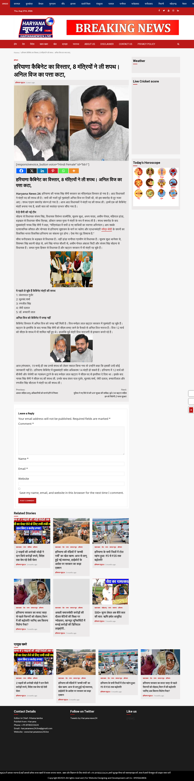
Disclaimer (107, 44)
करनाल (17, 3)
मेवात (184, 3)
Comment (26, 424)
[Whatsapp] (63, 170)
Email (23, 469)
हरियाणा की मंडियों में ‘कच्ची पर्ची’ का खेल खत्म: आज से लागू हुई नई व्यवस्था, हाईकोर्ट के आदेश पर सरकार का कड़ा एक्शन (71, 531)
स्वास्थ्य (76, 44)
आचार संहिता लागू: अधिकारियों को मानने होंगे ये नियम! (37, 391)
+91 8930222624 (30, 724)
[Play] (191, 410)
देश (23, 44)
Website (23, 479)
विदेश (32, 44)
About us (90, 44)
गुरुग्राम (52, 3)
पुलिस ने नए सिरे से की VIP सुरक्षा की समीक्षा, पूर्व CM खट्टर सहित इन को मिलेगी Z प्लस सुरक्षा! (100, 393)
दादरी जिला (85, 3)
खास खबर (44, 44)
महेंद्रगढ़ (173, 3)
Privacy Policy (146, 44)
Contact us (125, 44)
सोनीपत (30, 547)
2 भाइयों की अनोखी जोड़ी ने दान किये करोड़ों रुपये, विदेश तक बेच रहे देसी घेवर (32, 531)
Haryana (32, 721)
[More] (74, 170)
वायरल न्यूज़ (73, 547)
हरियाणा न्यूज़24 (20, 82)
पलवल (111, 3)
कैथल (40, 3)
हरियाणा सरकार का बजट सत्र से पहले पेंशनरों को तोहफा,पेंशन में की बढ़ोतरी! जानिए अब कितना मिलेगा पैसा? (32, 591)
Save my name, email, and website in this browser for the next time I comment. (71, 493)
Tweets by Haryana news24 (83, 718)
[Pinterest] (53, 170)
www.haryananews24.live (36, 731)
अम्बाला (5, 3)
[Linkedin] (42, 170)
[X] (32, 170)
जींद (63, 3)
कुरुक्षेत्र (29, 3)
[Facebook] (21, 170)
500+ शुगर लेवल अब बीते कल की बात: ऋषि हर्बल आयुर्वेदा (110, 591)
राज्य (24, 547)
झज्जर (73, 3)
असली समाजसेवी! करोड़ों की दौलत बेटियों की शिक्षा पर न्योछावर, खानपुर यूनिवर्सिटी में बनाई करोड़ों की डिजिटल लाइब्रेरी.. (71, 591)
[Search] (178, 44)
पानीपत (123, 3)
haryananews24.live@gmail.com (36, 728)
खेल (55, 44)
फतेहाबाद (135, 3)
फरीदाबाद (149, 3)
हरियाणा (16, 60)
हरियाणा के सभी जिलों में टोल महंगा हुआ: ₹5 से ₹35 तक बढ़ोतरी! (110, 531)
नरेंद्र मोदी (106, 229)
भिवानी (161, 3)
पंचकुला (99, 3)
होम (15, 44)
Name (23, 459)
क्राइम (64, 44)
